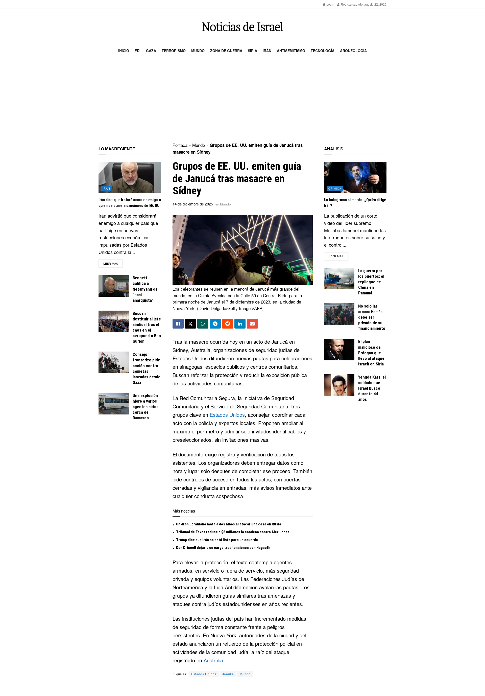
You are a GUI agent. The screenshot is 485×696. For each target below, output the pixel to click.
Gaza (151, 50)
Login (330, 4)
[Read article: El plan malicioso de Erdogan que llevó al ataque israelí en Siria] (339, 349)
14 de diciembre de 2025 (193, 203)
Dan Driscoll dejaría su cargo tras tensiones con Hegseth (223, 547)
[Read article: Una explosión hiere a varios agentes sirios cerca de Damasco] (114, 403)
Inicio (123, 50)
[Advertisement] (242, 100)
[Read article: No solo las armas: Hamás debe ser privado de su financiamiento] (339, 314)
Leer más (113, 263)
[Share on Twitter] (190, 324)
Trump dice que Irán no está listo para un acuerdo (217, 540)
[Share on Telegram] (215, 324)
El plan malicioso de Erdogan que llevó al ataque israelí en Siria (371, 352)
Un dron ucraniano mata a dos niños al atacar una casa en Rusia (228, 524)
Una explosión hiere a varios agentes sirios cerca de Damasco (145, 406)
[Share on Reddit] (227, 324)
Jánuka (228, 674)
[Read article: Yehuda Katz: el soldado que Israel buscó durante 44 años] (339, 385)
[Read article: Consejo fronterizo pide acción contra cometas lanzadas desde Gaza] (114, 362)
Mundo (198, 50)
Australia (213, 660)
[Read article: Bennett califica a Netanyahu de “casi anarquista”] (114, 286)
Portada (180, 145)
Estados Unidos (227, 414)
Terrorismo (174, 50)
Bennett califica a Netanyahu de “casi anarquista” (145, 289)
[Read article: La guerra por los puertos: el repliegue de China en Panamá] (339, 279)
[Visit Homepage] (242, 27)
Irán (267, 50)
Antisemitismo (291, 50)
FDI (137, 50)
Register (346, 4)
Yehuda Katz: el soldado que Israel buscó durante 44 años (372, 388)
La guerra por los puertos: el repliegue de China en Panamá (371, 281)
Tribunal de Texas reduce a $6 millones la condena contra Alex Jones (232, 532)
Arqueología (353, 50)
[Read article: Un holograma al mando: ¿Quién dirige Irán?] (355, 177)
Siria (252, 50)
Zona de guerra (226, 50)
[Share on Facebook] (178, 324)
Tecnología (322, 50)
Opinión (335, 188)
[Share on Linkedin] (240, 324)
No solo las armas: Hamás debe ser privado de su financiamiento (371, 317)
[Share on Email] (252, 324)
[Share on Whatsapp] (202, 324)
